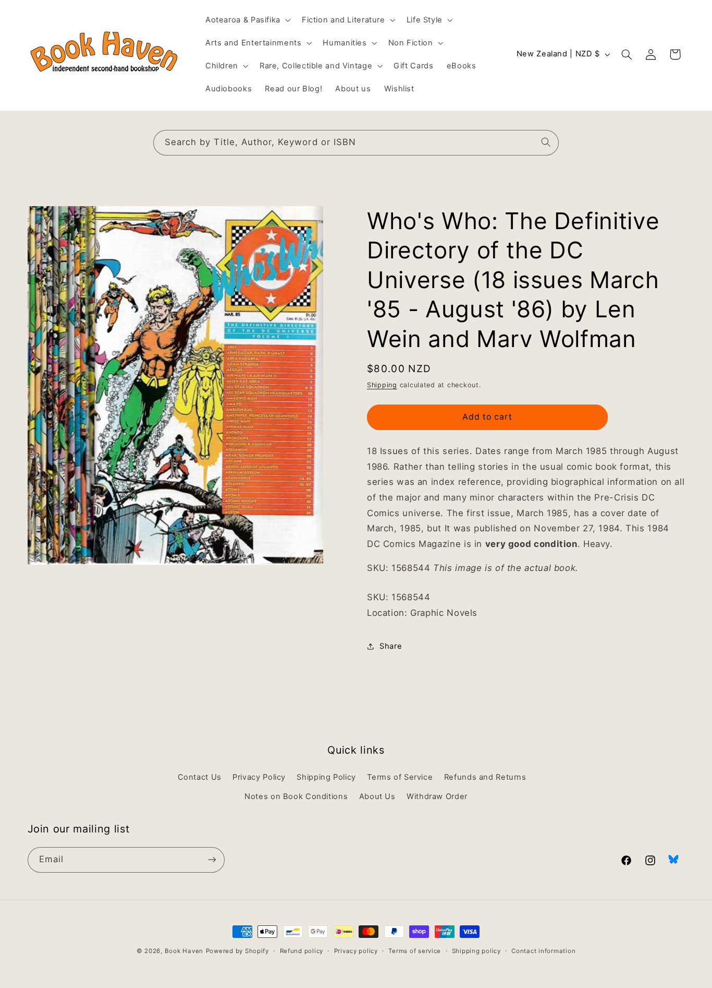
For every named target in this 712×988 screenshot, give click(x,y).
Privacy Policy (259, 777)
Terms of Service (400, 777)
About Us (377, 796)
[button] (247, 19)
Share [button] (390, 646)
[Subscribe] (212, 860)
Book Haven (184, 951)
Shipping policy (476, 951)
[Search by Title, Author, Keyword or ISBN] (546, 142)
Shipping (382, 385)
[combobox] (356, 142)
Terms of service (414, 951)
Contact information (543, 951)
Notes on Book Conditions (296, 796)
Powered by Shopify (237, 951)
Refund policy (302, 951)
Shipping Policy (326, 777)
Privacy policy (356, 951)
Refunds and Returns (485, 777)
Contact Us (200, 777)
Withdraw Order (437, 796)
